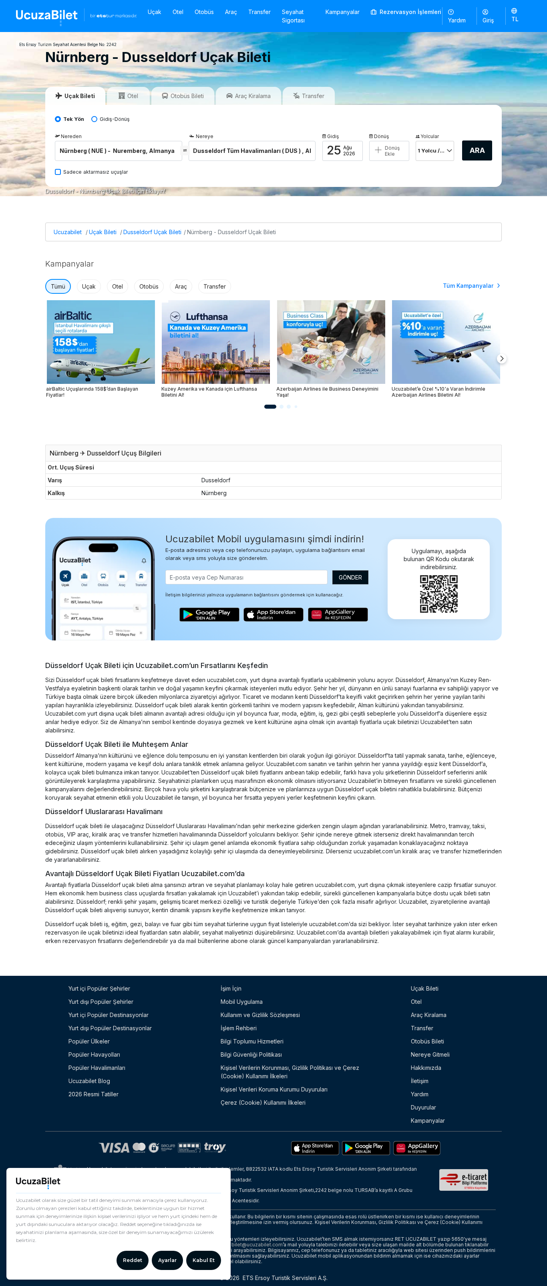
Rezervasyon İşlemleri (409, 11)
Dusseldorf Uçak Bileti (152, 232)
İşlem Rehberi (239, 1028)
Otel (178, 11)
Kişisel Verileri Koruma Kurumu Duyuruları (274, 1089)
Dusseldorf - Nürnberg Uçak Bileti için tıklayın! (105, 191)
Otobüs (204, 11)
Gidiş (333, 136)
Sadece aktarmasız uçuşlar (95, 172)
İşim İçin (231, 988)
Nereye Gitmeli (430, 1054)
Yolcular (429, 136)
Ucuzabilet (68, 232)
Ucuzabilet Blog (89, 1080)
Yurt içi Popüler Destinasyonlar (108, 1014)
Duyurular (423, 1107)
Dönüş (381, 136)
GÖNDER (350, 577)
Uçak (154, 11)
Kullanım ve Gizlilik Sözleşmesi (260, 1014)
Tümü (58, 286)
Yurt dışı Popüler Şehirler (100, 1001)
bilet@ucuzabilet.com (257, 1245)
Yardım (457, 20)
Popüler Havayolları (94, 1054)
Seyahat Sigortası (293, 16)
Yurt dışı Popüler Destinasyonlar (110, 1028)
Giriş (488, 20)
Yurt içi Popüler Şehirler (99, 988)
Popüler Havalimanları (96, 1067)
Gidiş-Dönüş (115, 119)
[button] (518, 15)
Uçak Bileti (103, 232)
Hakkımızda (426, 1067)
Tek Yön (73, 119)
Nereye (204, 136)
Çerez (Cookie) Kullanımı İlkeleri (263, 1102)
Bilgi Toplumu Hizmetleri (252, 1041)
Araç (231, 11)
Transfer (259, 11)
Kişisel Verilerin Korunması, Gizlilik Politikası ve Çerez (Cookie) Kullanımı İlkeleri (290, 1071)
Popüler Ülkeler (89, 1041)
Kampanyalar (343, 11)
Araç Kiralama (428, 1014)
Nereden (71, 136)
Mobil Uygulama (242, 1001)
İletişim (419, 1080)
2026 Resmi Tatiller (93, 1094)
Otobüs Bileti (427, 1041)
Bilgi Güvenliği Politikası (251, 1054)
